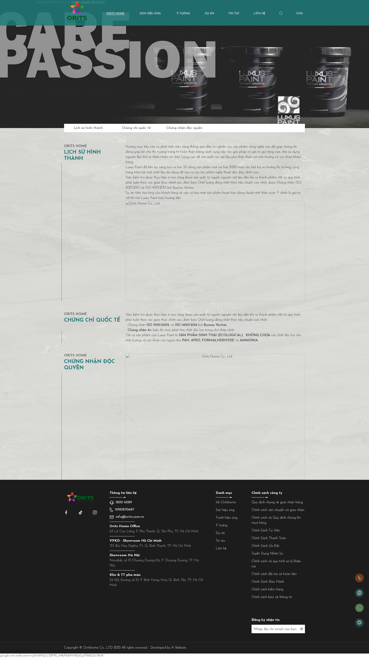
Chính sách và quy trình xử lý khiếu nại (276, 564)
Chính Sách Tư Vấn (266, 530)
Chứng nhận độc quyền (184, 128)
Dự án (220, 533)
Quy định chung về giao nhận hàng (277, 502)
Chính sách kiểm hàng (267, 589)
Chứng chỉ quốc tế (136, 128)
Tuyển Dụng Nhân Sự (267, 553)
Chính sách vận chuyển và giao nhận (278, 510)
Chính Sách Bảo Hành (268, 582)
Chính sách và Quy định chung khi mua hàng (276, 520)
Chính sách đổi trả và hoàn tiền (274, 574)
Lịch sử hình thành (88, 128)
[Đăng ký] (301, 629)
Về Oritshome (226, 502)
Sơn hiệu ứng (225, 510)
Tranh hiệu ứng (226, 517)
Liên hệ (221, 548)
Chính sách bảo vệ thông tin (272, 597)
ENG (299, 13)
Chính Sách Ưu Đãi (265, 546)
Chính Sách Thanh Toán (269, 538)
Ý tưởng (221, 525)
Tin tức (220, 541)
